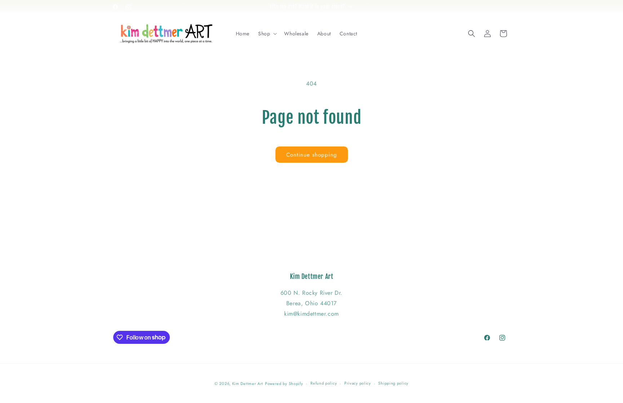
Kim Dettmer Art (248, 383)
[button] (267, 33)
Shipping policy (393, 383)
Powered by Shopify (284, 383)
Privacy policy (357, 383)
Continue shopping (311, 155)
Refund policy (323, 383)
